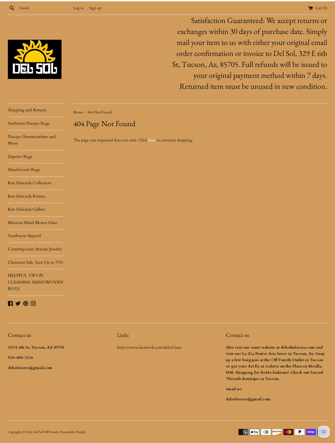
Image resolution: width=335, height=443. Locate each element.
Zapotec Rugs (20, 156)
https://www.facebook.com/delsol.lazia (149, 347)
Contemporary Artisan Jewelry (35, 249)
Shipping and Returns (27, 110)
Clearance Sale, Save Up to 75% (35, 262)
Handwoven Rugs (24, 169)
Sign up (95, 8)
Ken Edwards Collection (29, 183)
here (151, 140)
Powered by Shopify (73, 432)
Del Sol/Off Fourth (46, 432)
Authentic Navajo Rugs (28, 123)
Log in (78, 8)
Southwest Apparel (24, 236)
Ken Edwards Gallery (27, 209)
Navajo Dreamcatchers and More (32, 140)
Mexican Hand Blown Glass (32, 223)
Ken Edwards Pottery (27, 196)
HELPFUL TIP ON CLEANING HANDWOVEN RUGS (35, 282)
